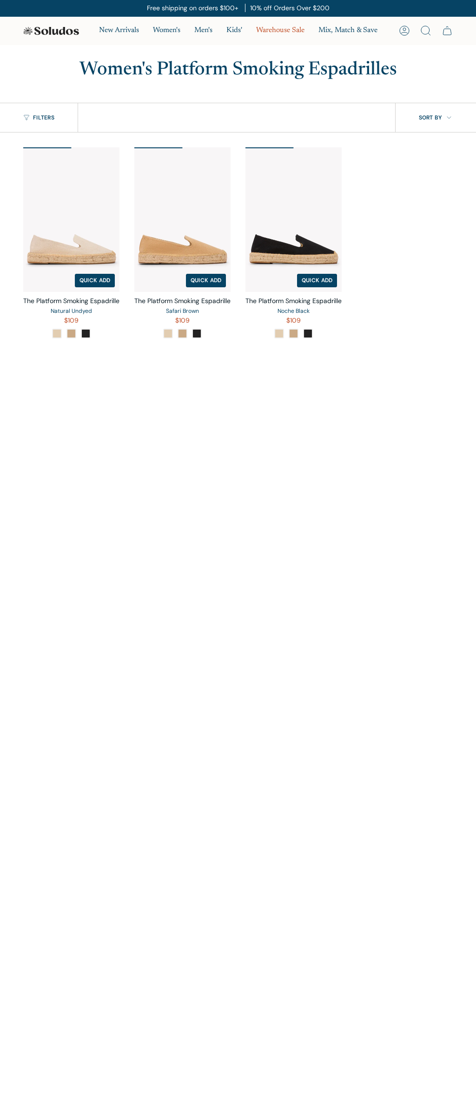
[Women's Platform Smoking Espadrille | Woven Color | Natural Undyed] (71, 219)
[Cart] (447, 31)
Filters (43, 117)
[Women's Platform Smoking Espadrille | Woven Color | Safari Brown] (182, 219)
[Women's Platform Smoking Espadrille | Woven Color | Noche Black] (293, 219)
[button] (166, 31)
